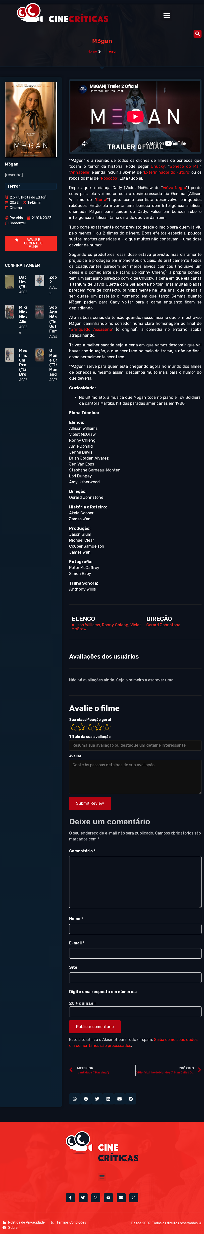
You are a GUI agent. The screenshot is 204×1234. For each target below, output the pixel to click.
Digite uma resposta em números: (103, 991)
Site (73, 967)
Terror (112, 51)
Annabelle (79, 172)
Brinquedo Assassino (91, 329)
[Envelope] (121, 1197)
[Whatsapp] (133, 1197)
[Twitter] (83, 1197)
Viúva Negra (174, 187)
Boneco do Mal (185, 166)
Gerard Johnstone (163, 625)
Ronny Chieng (115, 625)
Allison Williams (86, 625)
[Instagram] (95, 1197)
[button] (166, 15)
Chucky (158, 166)
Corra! (101, 199)
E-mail (76, 943)
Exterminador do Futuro (166, 172)
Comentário (82, 851)
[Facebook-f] (70, 1197)
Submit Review (90, 803)
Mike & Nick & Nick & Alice (25, 314)
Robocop (109, 178)
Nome (76, 918)
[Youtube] (108, 1197)
